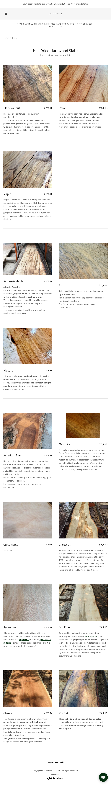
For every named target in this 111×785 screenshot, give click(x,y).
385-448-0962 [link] (55, 13)
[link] (55, 778)
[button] (7, 13)
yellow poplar (91, 636)
